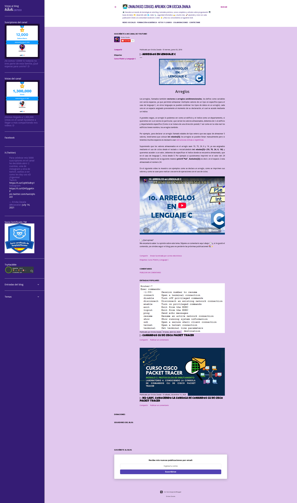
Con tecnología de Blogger (172, 492)
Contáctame (194, 22)
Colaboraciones (180, 22)
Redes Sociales (129, 22)
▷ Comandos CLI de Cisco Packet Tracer (167, 335)
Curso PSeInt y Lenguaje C (125, 59)
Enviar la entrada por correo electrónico (166, 256)
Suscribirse (170, 472)
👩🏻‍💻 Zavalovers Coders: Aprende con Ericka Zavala (156, 7)
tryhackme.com (17, 272)
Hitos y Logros (165, 22)
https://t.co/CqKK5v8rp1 (22, 183)
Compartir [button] (118, 50)
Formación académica (147, 22)
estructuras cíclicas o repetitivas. (190, 140)
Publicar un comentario (150, 272)
